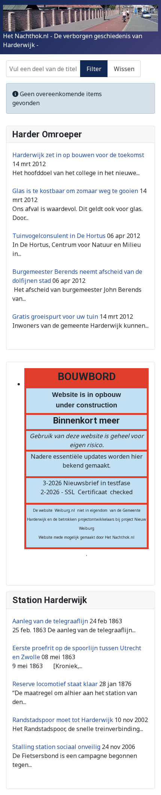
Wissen (124, 69)
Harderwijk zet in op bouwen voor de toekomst (78, 155)
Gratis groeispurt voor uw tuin (55, 316)
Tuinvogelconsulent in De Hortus (59, 236)
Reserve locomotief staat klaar (55, 684)
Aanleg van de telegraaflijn (50, 621)
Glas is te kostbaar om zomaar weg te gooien (75, 191)
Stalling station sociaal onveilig (56, 747)
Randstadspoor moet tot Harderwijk (62, 720)
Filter (93, 69)
